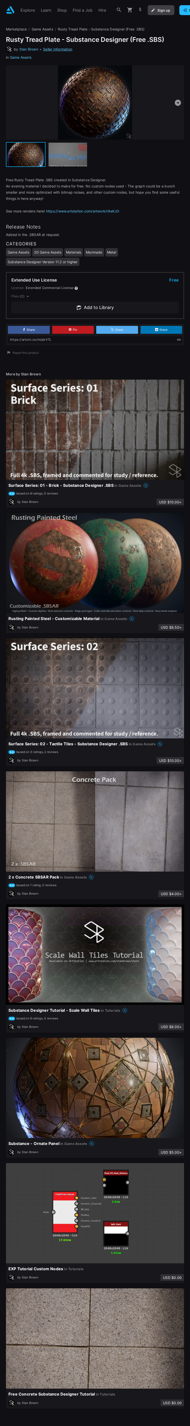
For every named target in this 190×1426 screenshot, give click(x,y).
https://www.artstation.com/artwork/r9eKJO (82, 211)
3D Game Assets (47, 252)
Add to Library (99, 307)
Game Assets (20, 57)
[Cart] (130, 10)
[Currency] (140, 10)
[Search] (119, 10)
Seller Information (57, 49)
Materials (73, 252)
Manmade (94, 252)
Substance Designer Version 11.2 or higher (43, 262)
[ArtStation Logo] (10, 10)
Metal (111, 252)
